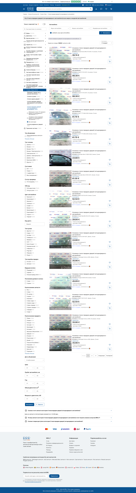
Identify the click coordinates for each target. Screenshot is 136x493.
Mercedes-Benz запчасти (59, 459)
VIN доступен (32, 190)
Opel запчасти (79, 459)
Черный (31, 216)
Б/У (30, 168)
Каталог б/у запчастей (33, 14)
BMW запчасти (27, 459)
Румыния (31, 344)
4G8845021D (75, 73)
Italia (95, 467)
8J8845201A (75, 135)
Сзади (29, 311)
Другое (30, 162)
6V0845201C (75, 217)
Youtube (92, 443)
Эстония (30, 325)
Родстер (30, 250)
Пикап (29, 255)
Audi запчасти (48, 459)
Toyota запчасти (88, 459)
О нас (47, 441)
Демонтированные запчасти (34, 136)
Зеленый (31, 203)
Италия (30, 336)
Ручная (31, 261)
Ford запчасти (97, 459)
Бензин (30, 146)
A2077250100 (75, 176)
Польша (31, 322)
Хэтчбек (31, 235)
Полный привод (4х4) (34, 274)
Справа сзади (32, 303)
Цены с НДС (88, 5)
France (83, 467)
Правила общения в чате (76, 449)
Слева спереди (33, 305)
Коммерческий (32, 246)
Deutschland (61, 467)
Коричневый (31, 212)
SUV (30, 242)
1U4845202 (75, 53)
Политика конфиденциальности (54, 443)
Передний (31, 270)
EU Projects (49, 445)
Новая (30, 171)
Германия (30, 351)
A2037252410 (75, 156)
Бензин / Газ (31, 149)
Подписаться (54, 476)
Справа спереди (33, 307)
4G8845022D (75, 94)
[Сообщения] (101, 9)
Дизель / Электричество (34, 155)
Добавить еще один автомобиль (61, 32)
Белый (30, 208)
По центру (30, 294)
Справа (30, 283)
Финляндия (31, 327)
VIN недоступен (33, 188)
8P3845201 (75, 238)
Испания (31, 329)
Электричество (32, 153)
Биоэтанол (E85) (32, 160)
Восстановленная (32, 175)
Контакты (46, 5)
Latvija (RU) (46, 467)
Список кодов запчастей (76, 452)
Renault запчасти (105, 459)
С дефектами (31, 173)
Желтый (30, 201)
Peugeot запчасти (28, 460)
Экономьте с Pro (66, 5)
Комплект (30, 298)
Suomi (89, 467)
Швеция (30, 333)
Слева (30, 281)
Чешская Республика (33, 342)
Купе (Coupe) (32, 244)
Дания (30, 340)
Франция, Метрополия (35, 331)
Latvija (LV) (70, 467)
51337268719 (75, 197)
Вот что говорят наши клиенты (50, 1)
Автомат (31, 263)
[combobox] (59, 28)
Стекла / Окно (43, 14)
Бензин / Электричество (35, 151)
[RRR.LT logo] (30, 9)
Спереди (30, 309)
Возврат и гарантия (33, 5)
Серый (30, 214)
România (101, 467)
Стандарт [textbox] (105, 43)
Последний (109, 355)
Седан (30, 233)
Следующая (101, 355)
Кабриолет (31, 248)
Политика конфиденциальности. (33, 482)
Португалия (31, 338)
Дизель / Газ (31, 157)
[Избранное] (106, 9)
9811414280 (75, 279)
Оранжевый (31, 199)
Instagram (93, 445)
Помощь (52, 5)
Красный (31, 197)
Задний (30, 272)
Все (29, 289)
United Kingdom (29, 467)
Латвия (30, 320)
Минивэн (31, 239)
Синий (30, 205)
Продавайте (58, 5)
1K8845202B (75, 258)
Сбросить (40, 404)
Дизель (31, 144)
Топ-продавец (32, 181)
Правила (71, 447)
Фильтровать (106, 32)
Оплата (41, 5)
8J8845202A (75, 115)
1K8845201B (75, 320)
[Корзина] (111, 9)
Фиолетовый (31, 210)
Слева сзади (31, 300)
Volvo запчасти (70, 459)
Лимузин (30, 253)
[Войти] (96, 9)
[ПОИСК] (91, 9)
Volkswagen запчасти (37, 459)
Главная (25, 14)
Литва (30, 318)
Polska (77, 467)
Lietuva (38, 467)
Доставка (25, 5)
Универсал (31, 237)
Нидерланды (32, 347)
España (53, 467)
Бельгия (30, 349)
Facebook (93, 441)
